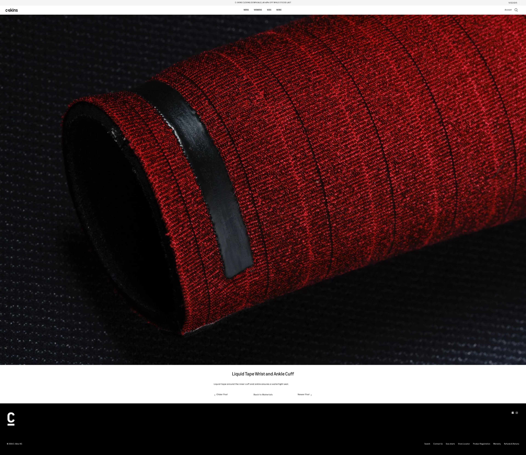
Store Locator (464, 444)
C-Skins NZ (17, 444)
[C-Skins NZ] (11, 10)
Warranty (497, 444)
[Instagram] (517, 413)
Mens (246, 10)
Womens (258, 10)
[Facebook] (513, 413)
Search (427, 444)
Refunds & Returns (511, 444)
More (278, 10)
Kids (269, 10)
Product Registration (481, 444)
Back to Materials (263, 395)
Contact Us (438, 444)
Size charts (450, 444)
